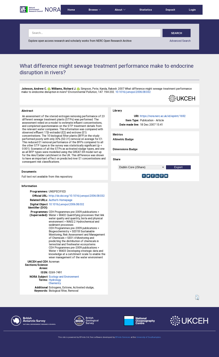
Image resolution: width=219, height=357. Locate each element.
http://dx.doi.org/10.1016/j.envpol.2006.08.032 (77, 195)
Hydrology (55, 280)
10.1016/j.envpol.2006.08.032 (133, 92)
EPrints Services (122, 337)
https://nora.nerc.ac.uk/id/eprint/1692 (163, 116)
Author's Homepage (60, 200)
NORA (53, 9)
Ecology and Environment (64, 276)
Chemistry (55, 283)
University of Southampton (148, 337)
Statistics (145, 9)
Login (192, 9)
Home (71, 9)
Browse (93, 9)
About (118, 9)
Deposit (170, 9)
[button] (197, 297)
